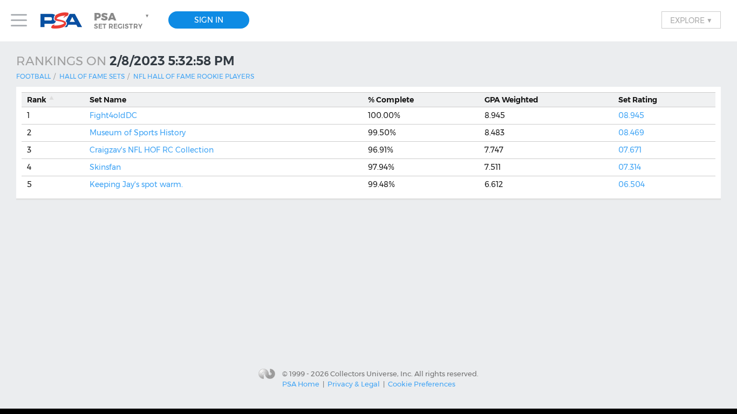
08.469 (631, 132)
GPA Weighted (511, 100)
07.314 (629, 167)
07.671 (630, 150)
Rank (36, 100)
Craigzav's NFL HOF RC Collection (152, 150)
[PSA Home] (65, 20)
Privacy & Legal (353, 384)
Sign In (208, 20)
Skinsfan (105, 167)
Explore (691, 20)
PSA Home (300, 384)
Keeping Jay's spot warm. (136, 184)
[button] (122, 20)
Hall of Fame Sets (92, 76)
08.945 (631, 115)
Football (33, 76)
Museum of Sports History (138, 132)
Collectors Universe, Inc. (371, 373)
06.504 (631, 184)
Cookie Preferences (421, 384)
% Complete (391, 100)
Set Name (108, 100)
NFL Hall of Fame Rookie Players (193, 76)
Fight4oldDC (113, 115)
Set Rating (637, 100)
